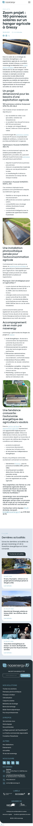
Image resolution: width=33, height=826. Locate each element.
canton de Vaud (13, 426)
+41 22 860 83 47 (10, 779)
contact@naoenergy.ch (13, 783)
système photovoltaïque (17, 266)
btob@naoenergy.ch (11, 512)
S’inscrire (25, 675)
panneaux (26, 157)
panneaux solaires (22, 135)
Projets (6, 9)
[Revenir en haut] (1, 824)
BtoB (26, 508)
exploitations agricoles (10, 428)
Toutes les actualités (16, 554)
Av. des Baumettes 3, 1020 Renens (15, 776)
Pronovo (17, 463)
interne (11, 335)
